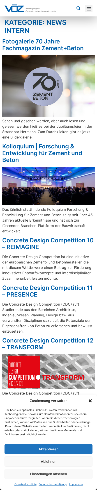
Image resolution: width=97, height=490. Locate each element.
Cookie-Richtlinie (25, 484)
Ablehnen (48, 461)
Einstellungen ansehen (48, 474)
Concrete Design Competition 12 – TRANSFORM (47, 344)
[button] (90, 401)
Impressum (76, 484)
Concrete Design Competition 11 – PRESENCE (47, 291)
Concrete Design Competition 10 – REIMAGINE (48, 243)
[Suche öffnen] (78, 8)
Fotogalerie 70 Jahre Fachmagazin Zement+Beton (43, 45)
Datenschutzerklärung (53, 484)
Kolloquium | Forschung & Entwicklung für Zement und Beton (42, 153)
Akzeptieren (48, 449)
